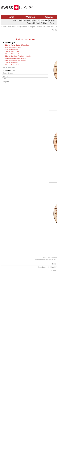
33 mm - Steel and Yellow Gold (15, 60)
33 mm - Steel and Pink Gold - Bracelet (18, 56)
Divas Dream (8, 73)
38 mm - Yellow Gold (12, 65)
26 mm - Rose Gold (11, 49)
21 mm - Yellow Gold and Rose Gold (17, 45)
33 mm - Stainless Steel (13, 54)
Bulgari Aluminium (9, 67)
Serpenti (6, 82)
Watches (30, 17)
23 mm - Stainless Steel (13, 47)
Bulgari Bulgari (9, 43)
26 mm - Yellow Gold (12, 52)
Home (11, 17)
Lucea (5, 76)
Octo (4, 79)
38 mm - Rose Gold (11, 63)
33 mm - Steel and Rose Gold (15, 58)
